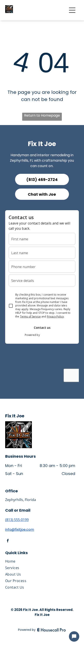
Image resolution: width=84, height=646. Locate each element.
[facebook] (7, 541)
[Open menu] (72, 10)
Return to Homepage (42, 115)
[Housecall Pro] (51, 630)
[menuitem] (40, 562)
